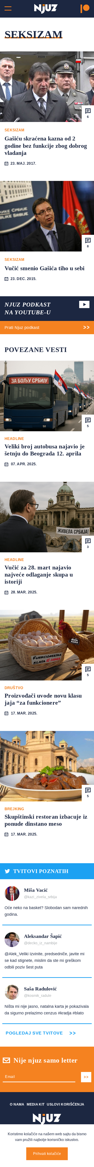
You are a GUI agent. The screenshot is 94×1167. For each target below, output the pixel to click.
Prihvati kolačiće (47, 1154)
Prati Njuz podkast (22, 327)
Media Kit (36, 1104)
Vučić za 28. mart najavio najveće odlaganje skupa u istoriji (39, 574)
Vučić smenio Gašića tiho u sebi (44, 268)
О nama (17, 1104)
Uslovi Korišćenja (65, 1104)
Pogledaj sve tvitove (34, 1033)
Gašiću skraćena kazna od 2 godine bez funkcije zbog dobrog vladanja (46, 145)
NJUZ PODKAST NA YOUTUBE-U (28, 308)
